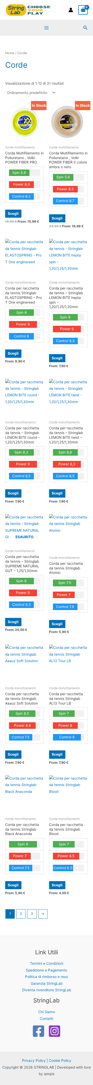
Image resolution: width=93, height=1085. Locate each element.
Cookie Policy (60, 1060)
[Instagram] (54, 1031)
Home (9, 53)
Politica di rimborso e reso (46, 977)
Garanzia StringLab (47, 983)
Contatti (46, 1019)
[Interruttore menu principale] (46, 28)
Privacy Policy (34, 1060)
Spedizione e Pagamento (46, 970)
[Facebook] (38, 1031)
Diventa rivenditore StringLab (46, 990)
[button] (85, 27)
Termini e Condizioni (46, 963)
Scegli (13, 213)
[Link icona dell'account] (70, 10)
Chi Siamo (46, 1012)
